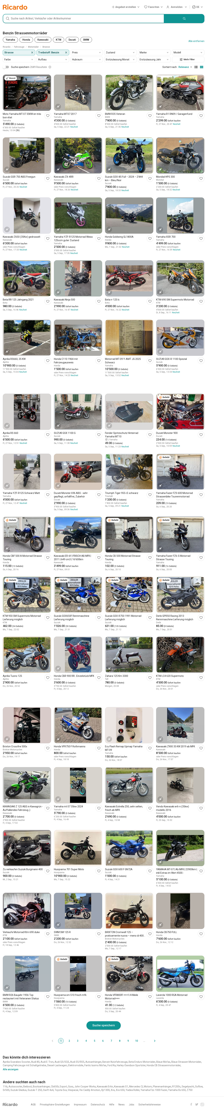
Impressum (80, 1104)
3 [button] (77, 1040)
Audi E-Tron (47, 1061)
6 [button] (103, 1040)
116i (5, 1086)
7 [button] (111, 1040)
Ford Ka (111, 1065)
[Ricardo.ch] (15, 7)
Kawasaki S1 (121, 1086)
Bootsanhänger (41, 1086)
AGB (33, 1104)
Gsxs (70, 1086)
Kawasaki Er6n (105, 1086)
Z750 (189, 1090)
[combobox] (83, 18)
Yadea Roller (132, 1090)
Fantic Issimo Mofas (95, 1065)
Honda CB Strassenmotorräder (164, 1065)
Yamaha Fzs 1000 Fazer (154, 1090)
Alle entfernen (196, 41)
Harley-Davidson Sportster (131, 1065)
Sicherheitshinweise (149, 1104)
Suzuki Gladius (18, 1090)
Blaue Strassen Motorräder (186, 1061)
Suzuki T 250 (35, 1090)
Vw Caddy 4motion (89, 1090)
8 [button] (119, 1040)
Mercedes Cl (136, 1086)
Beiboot (27, 1086)
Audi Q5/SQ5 (62, 1061)
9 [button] (128, 1040)
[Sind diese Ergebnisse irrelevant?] (50, 67)
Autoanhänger (93, 1061)
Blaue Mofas (163, 1061)
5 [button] (94, 1040)
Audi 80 (35, 1061)
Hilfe (111, 1104)
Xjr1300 (105, 1090)
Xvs (113, 1090)
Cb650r (55, 1086)
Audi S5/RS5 (77, 1061)
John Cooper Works (85, 1086)
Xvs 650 (120, 1090)
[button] (126, 7)
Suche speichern (103, 1025)
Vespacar (73, 1090)
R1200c (176, 1086)
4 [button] (86, 1040)
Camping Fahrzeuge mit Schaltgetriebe (24, 1065)
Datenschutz (98, 1104)
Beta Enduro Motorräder (142, 1061)
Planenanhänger (162, 1086)
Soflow (199, 1086)
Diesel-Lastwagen (57, 1065)
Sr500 (6, 1090)
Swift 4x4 (48, 1090)
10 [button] (136, 1040)
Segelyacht (188, 1086)
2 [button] (69, 1040)
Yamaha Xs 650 (177, 1090)
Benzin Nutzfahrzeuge (115, 1061)
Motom (148, 1086)
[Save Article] (47, 115)
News (121, 1104)
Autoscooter (15, 1086)
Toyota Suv (61, 1090)
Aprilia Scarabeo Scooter (16, 1061)
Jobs (131, 1104)
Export (63, 1086)
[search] (184, 18)
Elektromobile (75, 1065)
